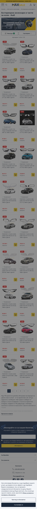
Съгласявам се (18, 505)
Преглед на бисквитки (18, 499)
